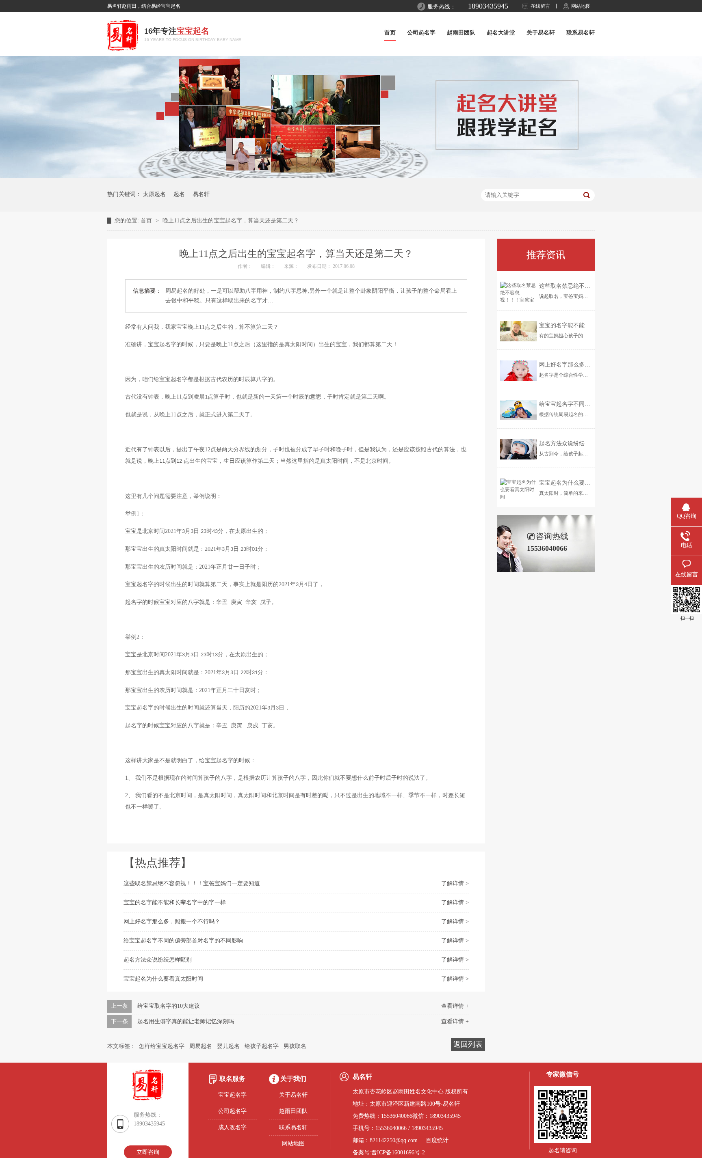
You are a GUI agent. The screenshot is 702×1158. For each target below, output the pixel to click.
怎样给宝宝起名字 (161, 1046)
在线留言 (540, 6)
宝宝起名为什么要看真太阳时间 (163, 979)
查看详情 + (455, 1006)
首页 (390, 33)
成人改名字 (232, 1127)
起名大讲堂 (501, 33)
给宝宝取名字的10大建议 (168, 1006)
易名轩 (201, 194)
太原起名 (154, 194)
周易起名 (200, 1046)
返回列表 (468, 1044)
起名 (179, 194)
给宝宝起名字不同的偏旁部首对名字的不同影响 (183, 941)
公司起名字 (421, 33)
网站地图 (581, 6)
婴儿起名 (228, 1046)
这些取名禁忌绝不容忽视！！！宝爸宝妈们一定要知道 (192, 883)
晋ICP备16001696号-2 (398, 1152)
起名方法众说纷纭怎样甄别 (158, 960)
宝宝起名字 (232, 1095)
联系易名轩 (580, 33)
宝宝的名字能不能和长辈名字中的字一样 (175, 902)
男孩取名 (295, 1046)
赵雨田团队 (461, 33)
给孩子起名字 (262, 1046)
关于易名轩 (540, 33)
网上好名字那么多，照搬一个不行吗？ (172, 922)
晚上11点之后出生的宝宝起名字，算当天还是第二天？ (230, 221)
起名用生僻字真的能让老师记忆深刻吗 (185, 1021)
